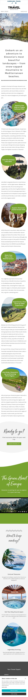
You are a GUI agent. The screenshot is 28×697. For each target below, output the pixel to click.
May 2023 (4, 11)
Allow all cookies (14, 690)
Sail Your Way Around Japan (14, 612)
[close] (25, 678)
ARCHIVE (24, 11)
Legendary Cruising (14, 649)
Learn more (4, 687)
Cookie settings (14, 693)
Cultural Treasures (14, 574)
